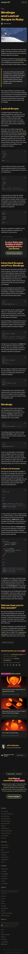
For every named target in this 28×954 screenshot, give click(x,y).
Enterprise (3, 906)
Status (2, 901)
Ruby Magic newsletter (17, 654)
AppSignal (5, 944)
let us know (9, 791)
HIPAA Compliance (5, 915)
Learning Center (5, 857)
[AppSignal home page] (5, 2)
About (2, 929)
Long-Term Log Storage (6, 913)
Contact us (3, 896)
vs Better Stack (4, 869)
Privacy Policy (15, 949)
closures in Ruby (19, 59)
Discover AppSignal (14, 796)
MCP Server (3, 838)
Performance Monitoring (7, 814)
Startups (3, 910)
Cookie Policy (22, 949)
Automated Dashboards (6, 831)
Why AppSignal (4, 859)
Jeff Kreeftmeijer (7, 23)
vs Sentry (3, 881)
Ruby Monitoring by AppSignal (14, 253)
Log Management (5, 828)
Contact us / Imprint (18, 952)
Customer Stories (5, 852)
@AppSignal (5, 941)
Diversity (3, 937)
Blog (2, 850)
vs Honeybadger (4, 874)
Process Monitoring (5, 833)
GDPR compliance (9, 952)
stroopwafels (20, 789)
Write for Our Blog (5, 934)
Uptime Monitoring (5, 821)
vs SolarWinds (4, 883)
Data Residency (4, 908)
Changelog (3, 854)
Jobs (2, 932)
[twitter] (4, 665)
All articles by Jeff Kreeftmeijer (14, 747)
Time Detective (4, 835)
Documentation (4, 847)
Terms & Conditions (7, 949)
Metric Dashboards (5, 823)
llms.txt (3, 862)
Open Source (4, 939)
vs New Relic (4, 876)
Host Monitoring (5, 816)
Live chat (3, 898)
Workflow (3, 826)
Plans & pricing (4, 845)
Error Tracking (4, 811)
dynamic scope (21, 133)
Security (3, 903)
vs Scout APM (4, 878)
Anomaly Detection (5, 818)
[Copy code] (25, 151)
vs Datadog (3, 871)
